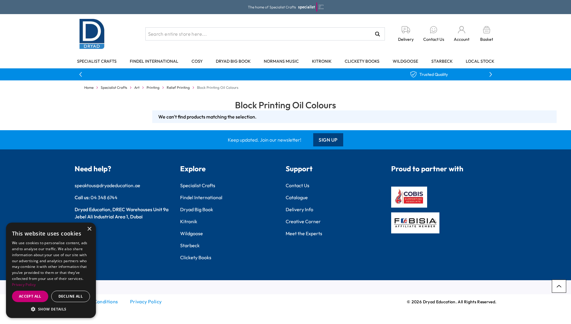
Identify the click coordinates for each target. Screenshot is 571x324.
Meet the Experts (304, 233)
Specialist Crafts (97, 61)
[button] (51, 309)
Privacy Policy (146, 301)
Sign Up (328, 140)
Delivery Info (299, 209)
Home (89, 87)
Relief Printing (178, 87)
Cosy (197, 61)
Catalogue (297, 197)
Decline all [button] (70, 296)
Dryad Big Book (233, 61)
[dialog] (51, 270)
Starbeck (442, 61)
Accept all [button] (30, 296)
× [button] (89, 229)
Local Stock (480, 61)
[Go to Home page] (92, 34)
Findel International (154, 61)
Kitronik (322, 61)
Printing (153, 87)
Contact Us (297, 185)
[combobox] (265, 33)
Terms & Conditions (96, 301)
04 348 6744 (104, 197)
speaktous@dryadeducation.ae (107, 185)
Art (136, 87)
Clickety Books (362, 61)
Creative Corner (303, 221)
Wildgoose (405, 61)
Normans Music (281, 61)
